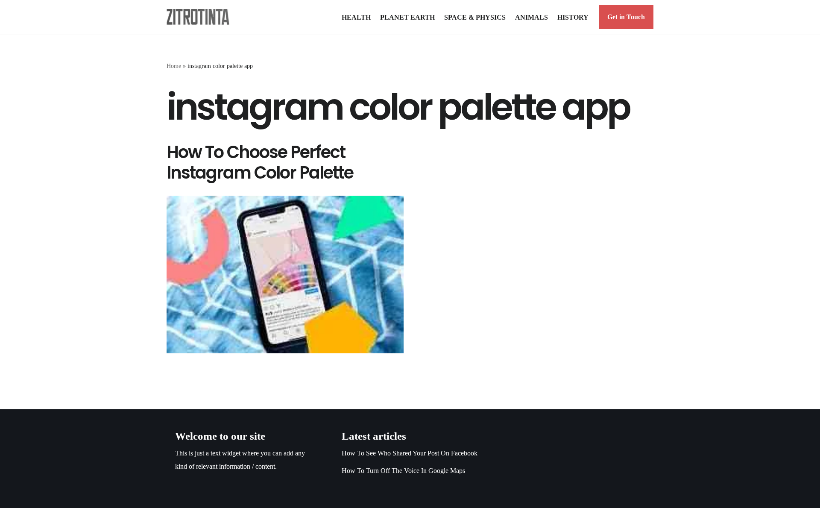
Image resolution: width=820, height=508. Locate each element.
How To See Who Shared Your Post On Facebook (409, 453)
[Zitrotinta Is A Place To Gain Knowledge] (200, 17)
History (573, 17)
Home (174, 66)
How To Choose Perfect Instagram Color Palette (260, 162)
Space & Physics (475, 17)
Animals (531, 17)
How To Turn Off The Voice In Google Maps (403, 470)
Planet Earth (407, 17)
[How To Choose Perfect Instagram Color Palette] (285, 274)
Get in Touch (626, 17)
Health (356, 17)
